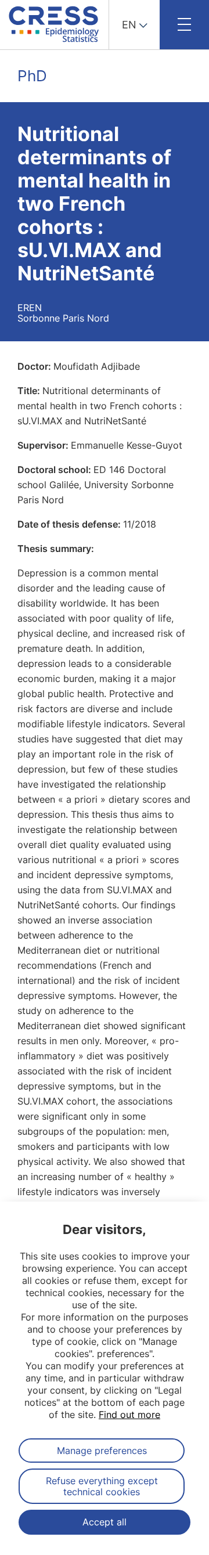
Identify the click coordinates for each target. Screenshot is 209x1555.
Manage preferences (102, 1450)
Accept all (104, 1522)
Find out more (129, 1414)
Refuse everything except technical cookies (102, 1486)
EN (129, 25)
